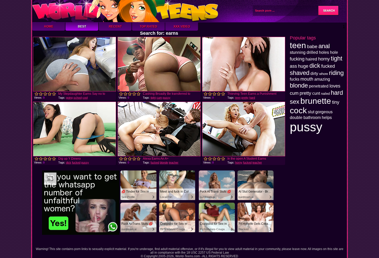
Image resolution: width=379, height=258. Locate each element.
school (77, 97)
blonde (164, 162)
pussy (166, 97)
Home (48, 26)
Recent (115, 26)
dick (68, 162)
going (69, 97)
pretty (245, 97)
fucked (76, 162)
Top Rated (148, 26)
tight (153, 97)
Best (82, 26)
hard (252, 97)
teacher (173, 162)
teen (238, 97)
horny (238, 162)
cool (85, 97)
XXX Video (182, 26)
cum (159, 97)
